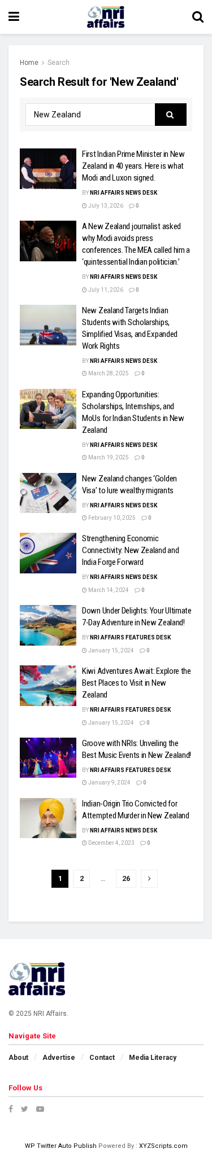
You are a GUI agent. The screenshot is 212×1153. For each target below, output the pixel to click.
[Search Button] (171, 114)
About (18, 1058)
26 (126, 878)
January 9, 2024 (109, 782)
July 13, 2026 (105, 206)
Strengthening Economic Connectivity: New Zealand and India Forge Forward (130, 550)
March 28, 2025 (108, 373)
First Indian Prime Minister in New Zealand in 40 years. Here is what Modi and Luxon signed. (133, 166)
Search (58, 63)
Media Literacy (152, 1058)
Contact (102, 1058)
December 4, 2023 (111, 843)
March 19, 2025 (108, 457)
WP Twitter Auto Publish (61, 1146)
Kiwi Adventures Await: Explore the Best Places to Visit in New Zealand (136, 683)
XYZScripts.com (163, 1146)
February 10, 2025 (111, 518)
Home (29, 63)
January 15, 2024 (110, 650)
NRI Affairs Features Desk (130, 637)
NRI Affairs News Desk (123, 193)
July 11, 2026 (105, 290)
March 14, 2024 (108, 590)
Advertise (58, 1058)
